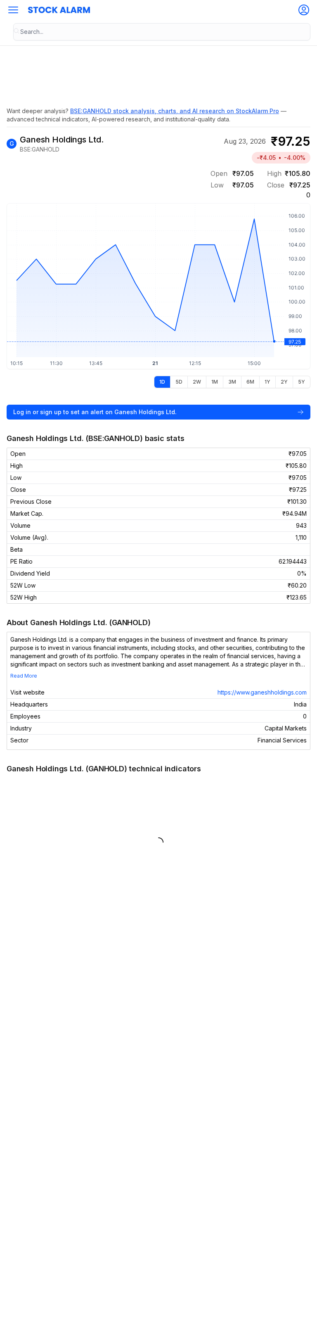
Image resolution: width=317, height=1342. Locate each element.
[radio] (162, 382)
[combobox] (161, 31)
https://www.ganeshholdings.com (262, 692)
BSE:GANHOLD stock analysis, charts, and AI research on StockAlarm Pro (174, 110)
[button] (13, 10)
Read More (23, 676)
